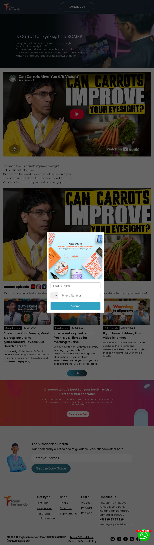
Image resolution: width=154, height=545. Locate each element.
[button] (97, 237)
